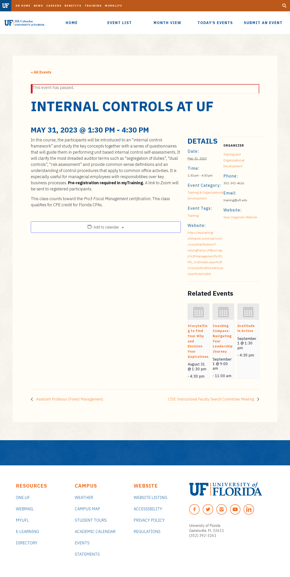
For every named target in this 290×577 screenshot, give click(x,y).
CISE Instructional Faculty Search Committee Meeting (211, 399)
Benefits (73, 5)
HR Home (23, 5)
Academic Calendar (95, 531)
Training (93, 5)
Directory (26, 542)
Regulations (147, 531)
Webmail (25, 508)
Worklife (113, 5)
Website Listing (150, 497)
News (38, 5)
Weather (84, 497)
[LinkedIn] (249, 509)
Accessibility (148, 508)
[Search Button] (284, 5)
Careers (53, 5)
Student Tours (91, 520)
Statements (87, 554)
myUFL (22, 520)
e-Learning (27, 531)
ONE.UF (23, 497)
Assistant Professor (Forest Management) (69, 399)
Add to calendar (106, 227)
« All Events (41, 72)
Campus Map (87, 508)
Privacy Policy (149, 520)
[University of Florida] (225, 489)
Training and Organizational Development (233, 160)
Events (82, 542)
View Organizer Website (240, 217)
